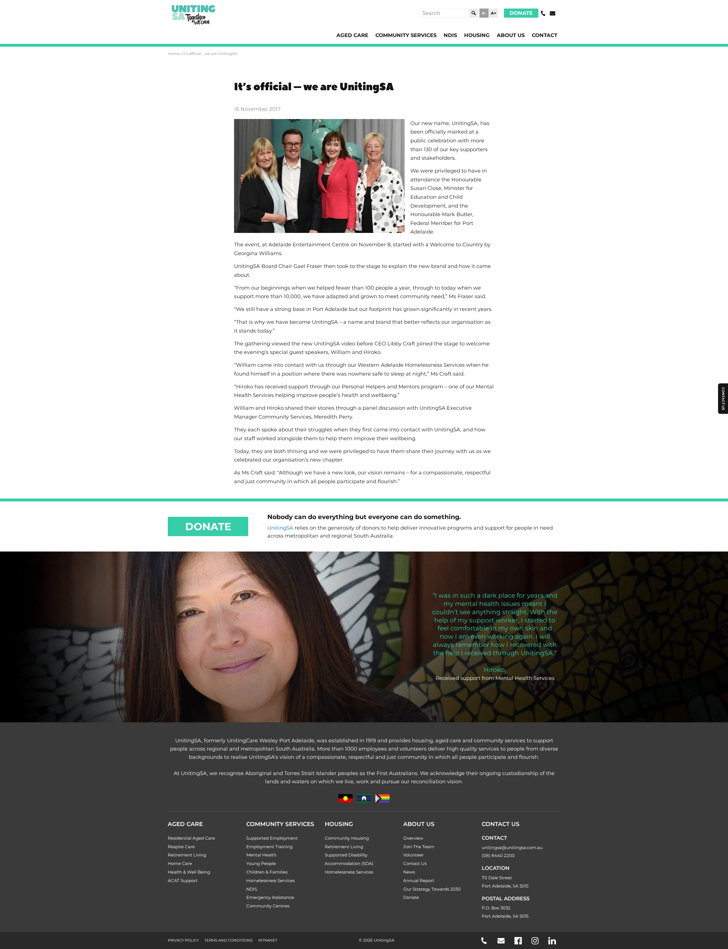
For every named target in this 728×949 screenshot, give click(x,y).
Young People (261, 863)
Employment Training (269, 846)
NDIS (450, 35)
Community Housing (347, 838)
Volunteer (413, 855)
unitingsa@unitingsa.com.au (512, 847)
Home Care (180, 863)
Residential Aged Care (191, 838)
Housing (477, 35)
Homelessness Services (270, 880)
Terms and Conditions (228, 940)
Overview (413, 838)
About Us (511, 35)
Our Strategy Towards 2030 (432, 889)
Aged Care (352, 35)
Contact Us (415, 863)
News (409, 872)
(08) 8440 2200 (498, 855)
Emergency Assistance (270, 897)
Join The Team (418, 846)
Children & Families (267, 872)
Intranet (267, 940)
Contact (544, 35)
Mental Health (261, 855)
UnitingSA (280, 528)
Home (173, 53)
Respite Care (181, 846)
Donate (521, 13)
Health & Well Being (189, 872)
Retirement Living (187, 855)
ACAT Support (183, 880)
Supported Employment (272, 838)
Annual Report (418, 880)
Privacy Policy (183, 940)
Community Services (406, 35)
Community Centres (267, 906)
